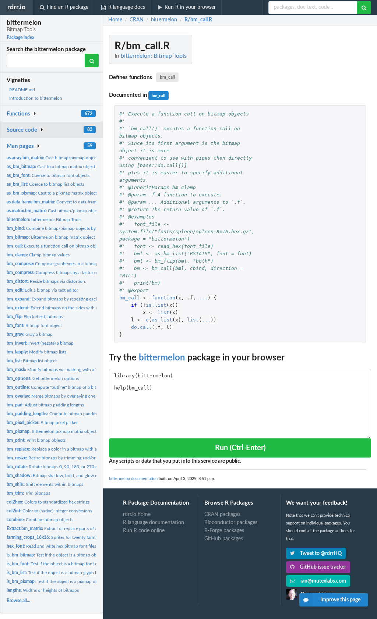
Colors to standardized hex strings (48, 502)
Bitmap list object (32, 361)
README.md (22, 90)
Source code (22, 130)
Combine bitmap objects (40, 519)
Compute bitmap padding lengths (60, 414)
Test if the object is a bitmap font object (57, 564)
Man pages (20, 146)
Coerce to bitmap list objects (45, 184)
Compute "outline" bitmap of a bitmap (56, 387)
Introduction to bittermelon (35, 98)
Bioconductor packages (230, 522)
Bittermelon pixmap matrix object (51, 431)
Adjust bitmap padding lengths (45, 405)
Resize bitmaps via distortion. (46, 281)
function (163, 297)
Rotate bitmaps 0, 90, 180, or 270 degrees (58, 467)
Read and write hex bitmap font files (51, 546)
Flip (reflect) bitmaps (35, 316)
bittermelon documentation (133, 479)
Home (115, 19)
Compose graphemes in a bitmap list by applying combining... (80, 264)
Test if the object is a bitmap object (55, 555)
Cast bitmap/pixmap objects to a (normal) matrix (74, 211)
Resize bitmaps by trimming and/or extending (61, 458)
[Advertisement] (316, 145)
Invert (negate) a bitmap (40, 343)
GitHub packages (223, 538)
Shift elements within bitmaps (45, 484)
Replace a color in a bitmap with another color (64, 449)
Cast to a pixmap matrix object (52, 193)
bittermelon (162, 357)
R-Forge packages (224, 530)
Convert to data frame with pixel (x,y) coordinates (79, 202)
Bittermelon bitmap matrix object (51, 237)
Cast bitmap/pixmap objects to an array (64, 158)
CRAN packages (222, 514)
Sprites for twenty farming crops (60, 537)
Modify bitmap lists (36, 352)
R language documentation (153, 522)
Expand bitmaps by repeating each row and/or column (72, 299)
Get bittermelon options (43, 378)
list (163, 312)
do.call (141, 327)
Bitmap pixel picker (42, 422)
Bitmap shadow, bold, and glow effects (57, 475)
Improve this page (340, 599)
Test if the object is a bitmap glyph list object (60, 572)
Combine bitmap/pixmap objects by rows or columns (68, 228)
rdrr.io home (137, 514)
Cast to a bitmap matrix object (51, 166)
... (203, 297)
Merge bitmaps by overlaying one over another (64, 396)
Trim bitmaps (28, 493)
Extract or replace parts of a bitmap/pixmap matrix (74, 528)
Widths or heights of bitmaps (43, 590)
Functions (18, 114)
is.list (156, 305)
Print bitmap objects (36, 440)
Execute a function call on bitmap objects (55, 246)
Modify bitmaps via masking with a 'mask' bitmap (64, 369)
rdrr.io (16, 7)
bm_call (167, 77)
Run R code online (144, 530)
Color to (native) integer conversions (49, 511)
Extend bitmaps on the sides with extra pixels (62, 308)
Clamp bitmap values (38, 255)
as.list (162, 320)
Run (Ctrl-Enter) (240, 448)
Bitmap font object (34, 325)
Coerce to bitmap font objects (48, 175)
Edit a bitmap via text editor (42, 290)
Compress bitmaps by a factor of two (57, 272)
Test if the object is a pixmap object (56, 581)
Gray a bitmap (30, 334)
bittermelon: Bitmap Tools (44, 219)
